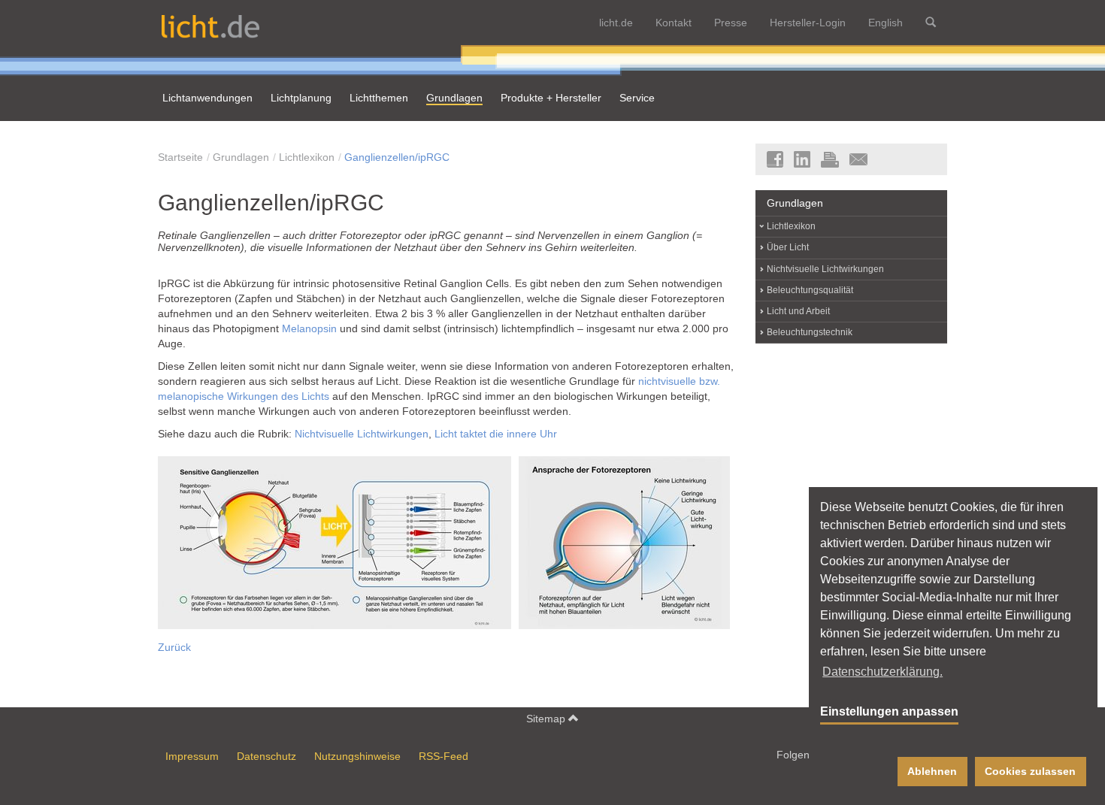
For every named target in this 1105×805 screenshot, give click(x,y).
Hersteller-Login (808, 23)
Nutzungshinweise (357, 756)
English (885, 23)
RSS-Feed (443, 756)
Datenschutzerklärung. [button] (882, 671)
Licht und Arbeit (798, 311)
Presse (730, 23)
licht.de (616, 23)
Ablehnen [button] (932, 771)
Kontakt (673, 23)
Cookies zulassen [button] (1030, 771)
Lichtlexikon (307, 157)
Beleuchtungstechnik (809, 332)
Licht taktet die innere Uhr (495, 434)
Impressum (192, 756)
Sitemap (547, 719)
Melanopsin (309, 328)
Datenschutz (266, 756)
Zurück (174, 647)
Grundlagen (241, 157)
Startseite (180, 157)
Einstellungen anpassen (889, 711)
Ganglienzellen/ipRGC (397, 157)
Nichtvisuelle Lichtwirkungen (361, 434)
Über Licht (788, 247)
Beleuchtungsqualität (810, 290)
